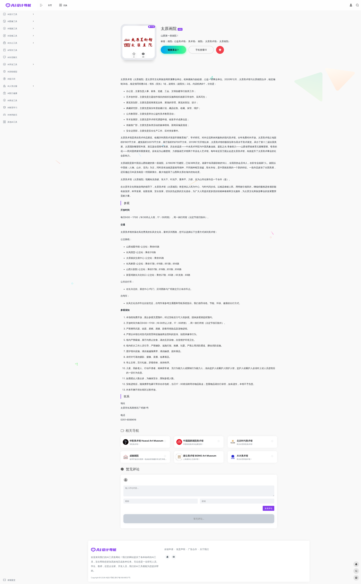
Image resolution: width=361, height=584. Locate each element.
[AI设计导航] (103, 550)
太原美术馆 (210, 41)
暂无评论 (132, 469)
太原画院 (223, 41)
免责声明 (180, 549)
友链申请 (168, 549)
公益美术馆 (179, 41)
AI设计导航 (110, 578)
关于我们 (204, 549)
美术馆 (191, 41)
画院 (180, 29)
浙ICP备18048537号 (122, 578)
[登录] (350, 5)
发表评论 (268, 508)
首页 (50, 5)
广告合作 (192, 549)
